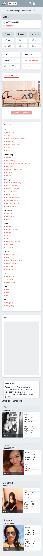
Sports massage (12, 200)
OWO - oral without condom (15, 139)
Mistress (9, 226)
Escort (8, 158)
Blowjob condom (12, 254)
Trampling (9, 247)
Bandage (9, 244)
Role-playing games (13, 241)
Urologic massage (12, 188)
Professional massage (14, 183)
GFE (7, 257)
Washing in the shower (14, 169)
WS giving (9, 303)
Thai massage (11, 191)
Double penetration (13, 144)
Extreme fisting (11, 282)
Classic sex (10, 133)
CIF (7, 295)
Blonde (27, 66)
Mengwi (17, 11)
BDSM (8, 232)
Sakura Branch (11, 206)
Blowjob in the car (12, 263)
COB (7, 292)
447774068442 (12, 22)
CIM (7, 289)
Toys (8, 147)
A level (8, 136)
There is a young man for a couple (18, 163)
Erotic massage (11, 185)
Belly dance (10, 216)
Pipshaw (9, 172)
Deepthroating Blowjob (14, 260)
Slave (8, 235)
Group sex (9, 142)
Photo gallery (11, 75)
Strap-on (9, 238)
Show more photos (21, 113)
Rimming (9, 175)
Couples (9, 166)
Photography (10, 161)
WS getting (10, 306)
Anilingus (9, 269)
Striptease (9, 213)
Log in (34, 3)
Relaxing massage (12, 203)
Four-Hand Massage (13, 197)
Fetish (8, 150)
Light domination (12, 229)
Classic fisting (11, 276)
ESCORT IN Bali (7, 11)
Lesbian (9, 219)
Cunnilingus (10, 266)
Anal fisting (10, 279)
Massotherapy (11, 194)
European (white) (31, 60)
